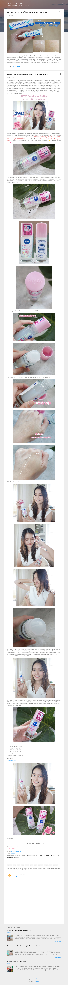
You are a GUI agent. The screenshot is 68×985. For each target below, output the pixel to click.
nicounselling (15, 876)
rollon (18, 865)
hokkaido (10, 865)
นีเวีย (31, 865)
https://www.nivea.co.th (13, 760)
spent (13, 874)
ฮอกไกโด (55, 865)
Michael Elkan (37, 981)
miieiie (10, 850)
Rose (23, 865)
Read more (58, 941)
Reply (13, 880)
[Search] (63, 4)
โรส (50, 865)
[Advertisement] (34, 911)
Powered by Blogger (34, 978)
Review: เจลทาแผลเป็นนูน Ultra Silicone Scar (27, 12)
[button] (60, 12)
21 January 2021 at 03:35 (20, 874)
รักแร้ (35, 865)
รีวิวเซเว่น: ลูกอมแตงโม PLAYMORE (16, 961)
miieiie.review (12, 848)
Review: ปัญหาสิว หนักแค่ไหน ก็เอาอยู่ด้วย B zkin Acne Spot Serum (25, 946)
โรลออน (46, 865)
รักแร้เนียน (40, 865)
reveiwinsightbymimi (16, 851)
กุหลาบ (27, 865)
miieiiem (13, 853)
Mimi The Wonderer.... (15, 3)
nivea (14, 865)
